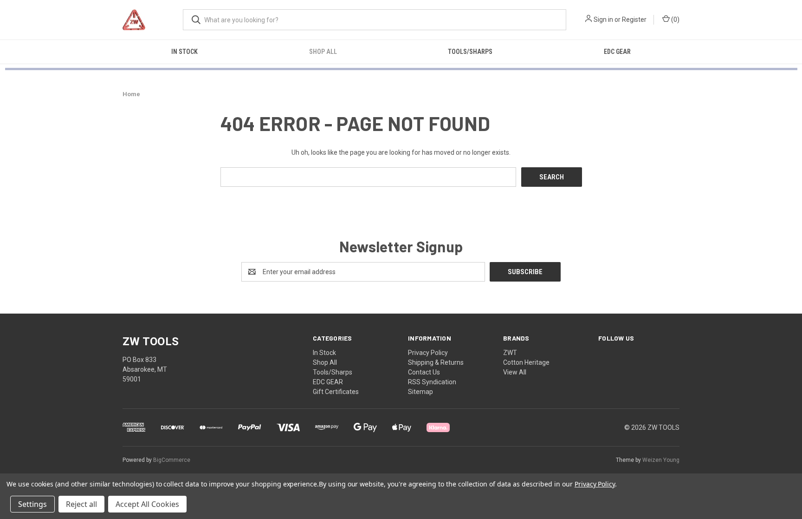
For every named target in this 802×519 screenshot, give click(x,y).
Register (634, 19)
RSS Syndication (432, 382)
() (674, 19)
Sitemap (420, 391)
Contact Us (424, 372)
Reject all (81, 504)
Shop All (323, 51)
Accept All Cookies (147, 504)
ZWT (510, 352)
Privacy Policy (428, 352)
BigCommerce (171, 460)
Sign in (603, 19)
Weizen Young (660, 460)
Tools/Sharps (470, 51)
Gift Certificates (336, 391)
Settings (32, 504)
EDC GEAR (617, 51)
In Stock (184, 51)
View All (514, 372)
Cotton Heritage (526, 362)
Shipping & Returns (436, 362)
